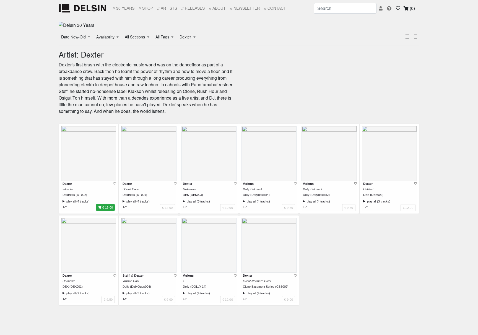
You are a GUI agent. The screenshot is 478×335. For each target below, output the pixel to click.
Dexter (186, 37)
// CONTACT (275, 8)
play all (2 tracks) (77, 293)
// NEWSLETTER (245, 8)
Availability (106, 37)
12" (65, 207)
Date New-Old (74, 37)
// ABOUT (217, 8)
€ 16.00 (107, 207)
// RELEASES (193, 8)
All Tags (162, 37)
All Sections (135, 37)
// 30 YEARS (123, 8)
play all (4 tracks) (77, 201)
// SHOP (146, 8)
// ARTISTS (167, 8)
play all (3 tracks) (197, 201)
